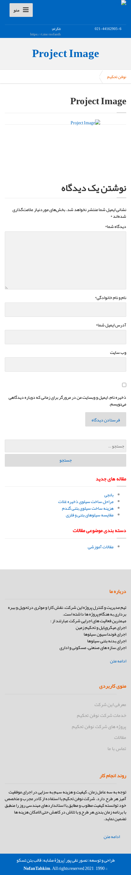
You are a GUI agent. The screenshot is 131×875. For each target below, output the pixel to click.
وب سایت (118, 352)
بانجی (109, 494)
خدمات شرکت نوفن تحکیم (101, 715)
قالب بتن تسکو (29, 860)
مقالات (120, 737)
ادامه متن (118, 661)
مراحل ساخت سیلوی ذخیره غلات (86, 501)
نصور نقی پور (76, 860)
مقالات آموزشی (101, 546)
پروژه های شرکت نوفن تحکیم (99, 726)
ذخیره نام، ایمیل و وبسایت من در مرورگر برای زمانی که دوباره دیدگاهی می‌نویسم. (67, 400)
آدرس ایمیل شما (111, 325)
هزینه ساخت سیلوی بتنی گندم (88, 508)
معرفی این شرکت (110, 704)
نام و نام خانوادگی (110, 297)
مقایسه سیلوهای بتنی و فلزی (90, 514)
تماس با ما (116, 748)
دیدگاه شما (115, 226)
